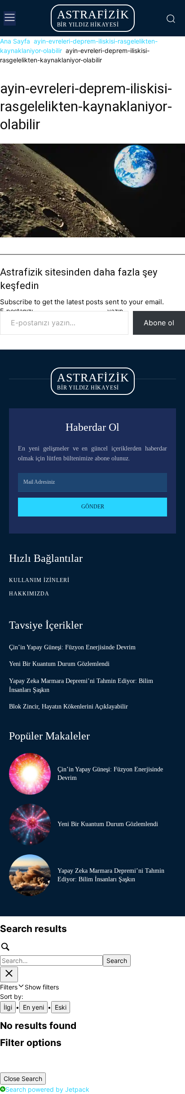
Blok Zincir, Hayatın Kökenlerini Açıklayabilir (68, 706)
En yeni (33, 1007)
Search (116, 960)
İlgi (8, 1007)
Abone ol (159, 322)
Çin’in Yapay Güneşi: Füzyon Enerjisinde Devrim (72, 647)
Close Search (23, 1078)
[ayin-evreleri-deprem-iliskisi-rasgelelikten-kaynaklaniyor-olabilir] (92, 235)
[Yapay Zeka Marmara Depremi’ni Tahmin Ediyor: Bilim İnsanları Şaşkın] (30, 875)
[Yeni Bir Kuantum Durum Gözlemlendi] (30, 824)
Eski (60, 1007)
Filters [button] (29, 987)
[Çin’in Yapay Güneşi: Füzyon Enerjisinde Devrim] (30, 774)
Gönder (92, 506)
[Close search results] (9, 974)
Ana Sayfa (15, 41)
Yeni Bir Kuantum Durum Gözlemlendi (59, 664)
